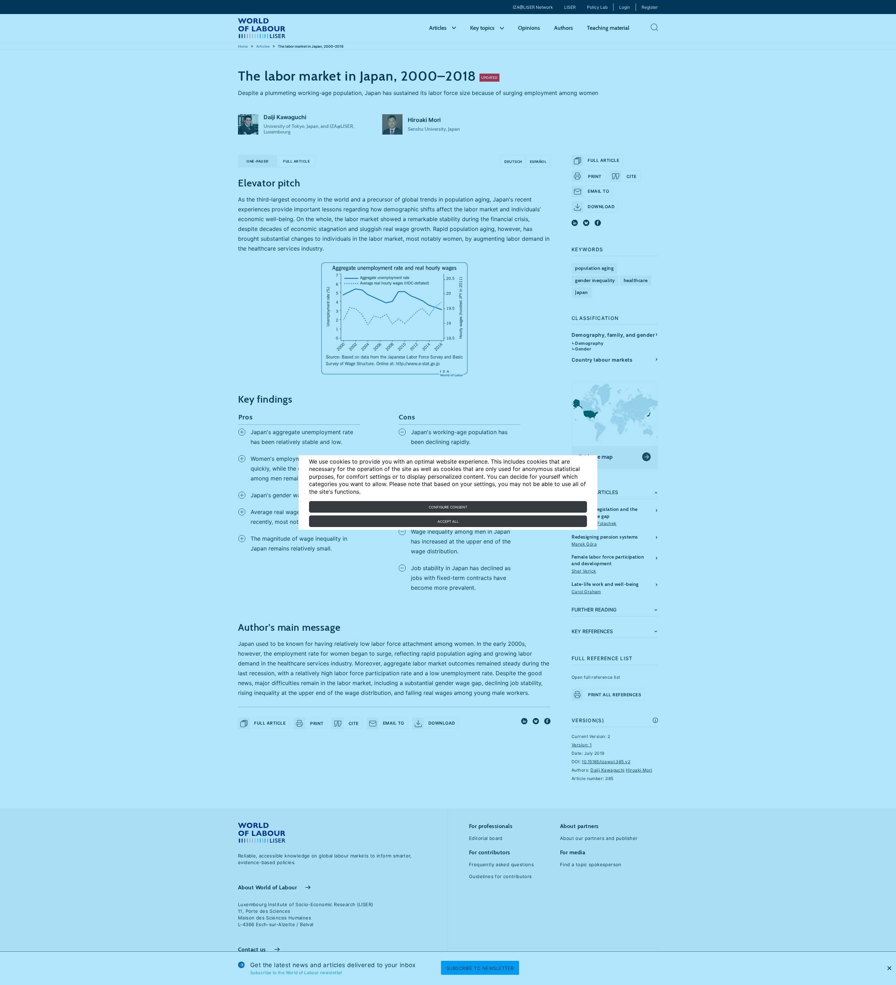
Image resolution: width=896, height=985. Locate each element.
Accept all (448, 521)
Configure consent (448, 507)
